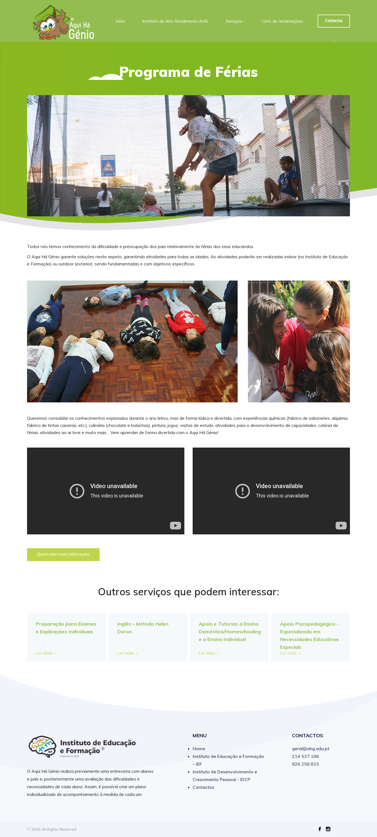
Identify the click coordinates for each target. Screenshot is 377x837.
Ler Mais (45, 653)
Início (120, 21)
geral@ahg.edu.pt (310, 748)
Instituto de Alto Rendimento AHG (175, 21)
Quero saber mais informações (63, 555)
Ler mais (126, 653)
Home (199, 748)
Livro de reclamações (282, 21)
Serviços (235, 21)
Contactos (334, 21)
